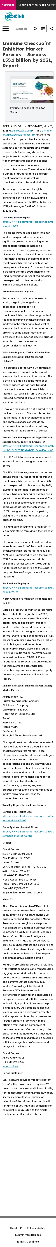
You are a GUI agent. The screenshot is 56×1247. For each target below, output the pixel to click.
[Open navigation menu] (5, 29)
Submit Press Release (28, 1234)
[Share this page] (51, 29)
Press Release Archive (33, 1228)
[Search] (35, 28)
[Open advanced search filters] (43, 28)
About (13, 1228)
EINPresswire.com (21, 130)
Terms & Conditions (28, 1241)
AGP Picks (8, 5)
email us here (10, 1066)
